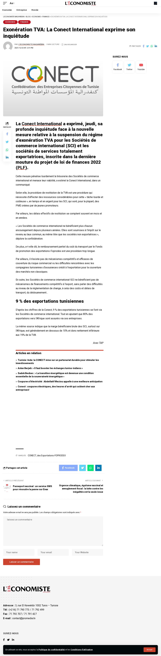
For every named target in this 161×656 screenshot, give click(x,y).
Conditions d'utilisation (82, 649)
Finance (24, 22)
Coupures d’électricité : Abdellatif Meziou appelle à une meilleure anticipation (60, 381)
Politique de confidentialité (52, 649)
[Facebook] (117, 67)
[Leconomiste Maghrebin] (80, 3)
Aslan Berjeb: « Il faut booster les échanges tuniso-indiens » (50, 368)
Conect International (42, 123)
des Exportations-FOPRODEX (51, 455)
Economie (10, 22)
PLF (21, 167)
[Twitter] (129, 67)
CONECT (32, 455)
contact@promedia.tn (23, 618)
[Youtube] (141, 67)
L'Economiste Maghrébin (31, 44)
